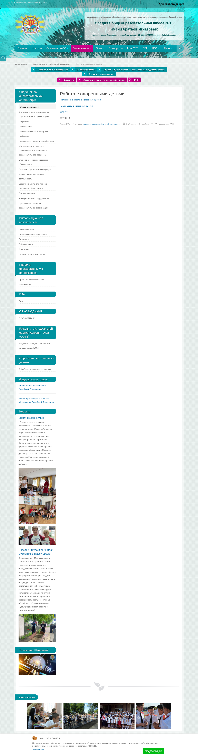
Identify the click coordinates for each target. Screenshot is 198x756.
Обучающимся (26, 244)
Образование (25, 126)
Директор (69, 79)
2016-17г (64, 111)
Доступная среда (27, 193)
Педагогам (24, 239)
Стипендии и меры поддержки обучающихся (33, 162)
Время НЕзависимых (31, 417)
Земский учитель (86, 69)
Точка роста (116, 48)
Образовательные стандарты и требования (33, 133)
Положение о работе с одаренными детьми (81, 99)
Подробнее (38, 749)
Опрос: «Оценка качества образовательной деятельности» (134, 69)
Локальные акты (26, 228)
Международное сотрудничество (34, 198)
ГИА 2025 (132, 48)
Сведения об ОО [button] (56, 48)
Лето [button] (167, 48)
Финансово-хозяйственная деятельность (31, 176)
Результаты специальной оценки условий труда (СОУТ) (34, 345)
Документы (24, 121)
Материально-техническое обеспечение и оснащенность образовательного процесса (33, 150)
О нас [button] (99, 48)
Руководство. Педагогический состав (36, 140)
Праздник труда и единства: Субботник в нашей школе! (36, 551)
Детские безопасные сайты (32, 254)
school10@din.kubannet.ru (165, 35)
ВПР (145, 48)
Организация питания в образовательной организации (33, 205)
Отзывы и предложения (101, 73)
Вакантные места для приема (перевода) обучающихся (33, 185)
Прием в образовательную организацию (31, 281)
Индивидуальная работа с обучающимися (101, 124)
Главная (22, 48)
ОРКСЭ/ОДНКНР (27, 318)
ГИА (21, 301)
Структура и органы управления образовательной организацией (34, 114)
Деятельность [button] (81, 48)
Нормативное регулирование (33, 233)
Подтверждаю (153, 751)
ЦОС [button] (155, 48)
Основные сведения (29, 106)
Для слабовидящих (171, 4)
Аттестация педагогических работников (104, 79)
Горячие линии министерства (53, 69)
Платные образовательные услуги (35, 169)
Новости (37, 48)
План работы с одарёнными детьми (77, 105)
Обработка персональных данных (35, 368)
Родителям (24, 249)
